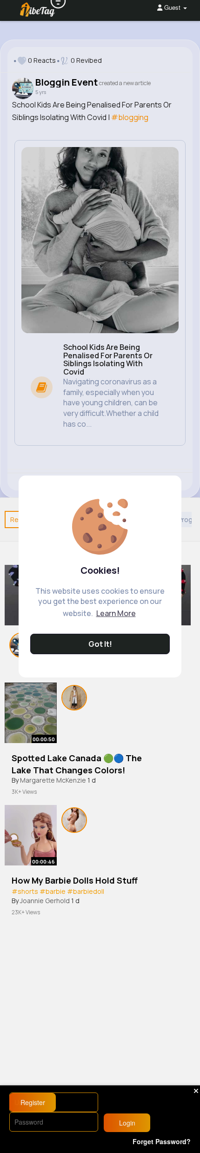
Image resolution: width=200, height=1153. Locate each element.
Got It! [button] (100, 644)
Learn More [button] (116, 613)
